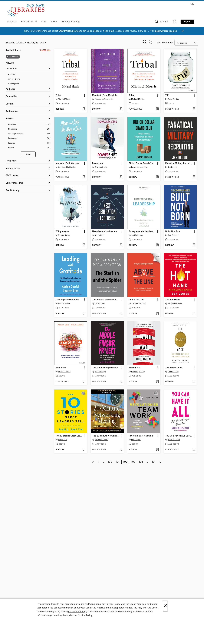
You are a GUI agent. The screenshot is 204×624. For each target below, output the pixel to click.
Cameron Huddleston (67, 167)
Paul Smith (62, 439)
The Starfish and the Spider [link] (105, 299)
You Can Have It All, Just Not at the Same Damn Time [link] (179, 436)
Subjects (12, 21)
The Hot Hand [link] (172, 299)
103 (133, 462)
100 (110, 462)
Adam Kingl (99, 235)
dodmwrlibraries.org (166, 31)
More (28, 154)
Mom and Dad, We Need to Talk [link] (69, 163)
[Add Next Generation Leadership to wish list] (121, 245)
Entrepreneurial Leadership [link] (142, 231)
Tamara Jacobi (64, 235)
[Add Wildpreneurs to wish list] (84, 245)
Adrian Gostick (64, 303)
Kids (43, 21)
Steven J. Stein (64, 371)
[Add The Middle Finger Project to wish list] (121, 382)
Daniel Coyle (173, 371)
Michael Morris (64, 99)
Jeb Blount (172, 167)
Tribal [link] (58, 95)
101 (117, 462)
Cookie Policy (85, 615)
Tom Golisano (173, 235)
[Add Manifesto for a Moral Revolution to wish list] (121, 109)
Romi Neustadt (174, 439)
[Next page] (160, 462)
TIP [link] (167, 95)
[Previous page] (93, 462)
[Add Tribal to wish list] (84, 109)
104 (141, 462)
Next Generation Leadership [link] (105, 231)
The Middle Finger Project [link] (105, 367)
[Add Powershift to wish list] (121, 177)
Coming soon (13, 84)
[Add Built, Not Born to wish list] (194, 245)
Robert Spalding (138, 371)
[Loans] (174, 22)
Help (192, 4)
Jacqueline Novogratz (104, 99)
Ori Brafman (100, 303)
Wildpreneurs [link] (62, 231)
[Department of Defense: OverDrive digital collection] (26, 10)
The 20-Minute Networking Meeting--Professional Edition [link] (105, 436)
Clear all (45, 50)
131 (153, 462)
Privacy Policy (113, 604)
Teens (54, 21)
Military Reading (71, 21)
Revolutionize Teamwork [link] (141, 436)
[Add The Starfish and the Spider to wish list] (121, 313)
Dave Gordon (173, 99)
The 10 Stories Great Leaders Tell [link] (69, 436)
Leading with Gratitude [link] (67, 299)
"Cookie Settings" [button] (78, 611)
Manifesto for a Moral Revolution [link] (105, 95)
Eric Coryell (136, 439)
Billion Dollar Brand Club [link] (141, 163)
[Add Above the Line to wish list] (157, 313)
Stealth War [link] (134, 367)
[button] (161, 22)
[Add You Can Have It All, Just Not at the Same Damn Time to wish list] (194, 450)
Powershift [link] (97, 163)
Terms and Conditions (89, 604)
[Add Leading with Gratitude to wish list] (84, 313)
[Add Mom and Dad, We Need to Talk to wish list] (84, 177)
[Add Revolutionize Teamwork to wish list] (157, 450)
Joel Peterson (137, 235)
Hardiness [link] (61, 367)
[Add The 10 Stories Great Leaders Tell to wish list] (84, 450)
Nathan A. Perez (101, 439)
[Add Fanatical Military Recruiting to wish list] (194, 177)
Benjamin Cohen (175, 303)
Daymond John (101, 167)
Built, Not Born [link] (173, 231)
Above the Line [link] (136, 299)
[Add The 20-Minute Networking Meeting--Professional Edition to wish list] (121, 450)
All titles (11, 74)
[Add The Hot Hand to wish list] (194, 313)
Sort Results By (165, 42)
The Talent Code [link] (173, 367)
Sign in (187, 21)
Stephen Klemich (138, 303)
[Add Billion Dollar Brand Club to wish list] (157, 177)
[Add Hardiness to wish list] (84, 382)
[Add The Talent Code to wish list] (194, 382)
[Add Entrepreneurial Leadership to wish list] (157, 245)
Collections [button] (28, 21)
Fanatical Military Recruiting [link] (179, 163)
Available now (14, 79)
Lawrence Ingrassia (139, 167)
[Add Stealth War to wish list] (157, 382)
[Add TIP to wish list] (194, 109)
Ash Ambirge (100, 371)
